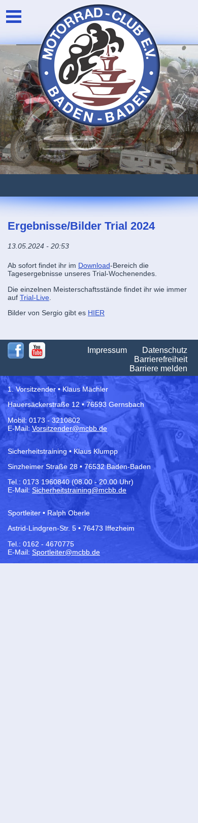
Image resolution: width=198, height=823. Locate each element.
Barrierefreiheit (160, 359)
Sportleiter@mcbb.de (66, 552)
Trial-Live (34, 297)
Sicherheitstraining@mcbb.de (79, 490)
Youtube (37, 350)
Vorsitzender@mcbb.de (69, 428)
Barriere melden (158, 368)
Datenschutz (164, 350)
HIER (96, 313)
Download (94, 265)
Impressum (107, 350)
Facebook (16, 350)
